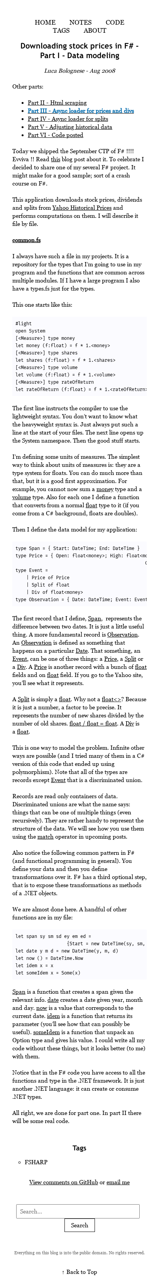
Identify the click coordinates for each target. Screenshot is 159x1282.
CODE (115, 22)
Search (79, 1225)
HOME (45, 22)
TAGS (61, 30)
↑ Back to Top (79, 1272)
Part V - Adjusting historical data (70, 127)
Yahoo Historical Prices (82, 207)
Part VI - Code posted (55, 135)
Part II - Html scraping (57, 102)
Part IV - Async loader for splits (68, 118)
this (55, 159)
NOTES (80, 22)
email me (118, 1182)
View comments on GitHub (63, 1182)
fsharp (36, 1162)
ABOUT (95, 30)
